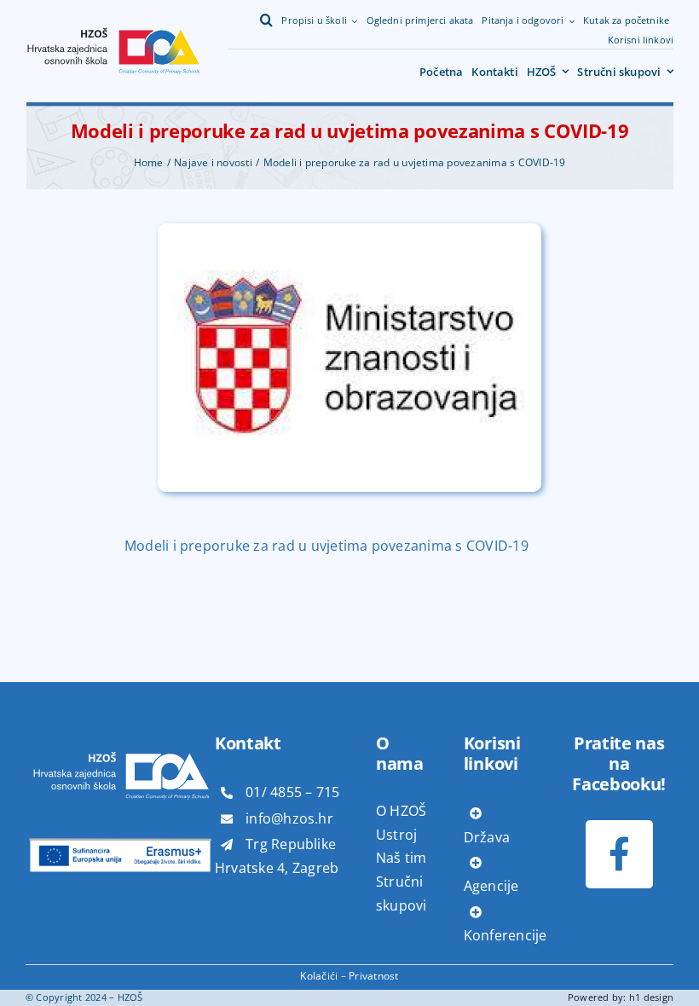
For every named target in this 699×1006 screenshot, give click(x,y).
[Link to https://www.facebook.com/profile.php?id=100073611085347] (619, 853)
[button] (266, 20)
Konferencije (505, 935)
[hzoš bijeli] (120, 731)
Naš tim (401, 857)
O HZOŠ (401, 810)
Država (487, 837)
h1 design (651, 997)
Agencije (491, 885)
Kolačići (319, 975)
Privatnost (373, 975)
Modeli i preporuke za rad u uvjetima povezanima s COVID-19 (326, 545)
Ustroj (396, 834)
